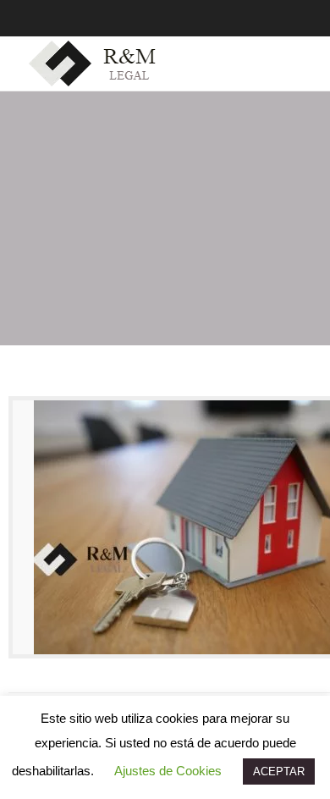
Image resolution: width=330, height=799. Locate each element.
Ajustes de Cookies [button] (168, 770)
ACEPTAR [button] (279, 771)
